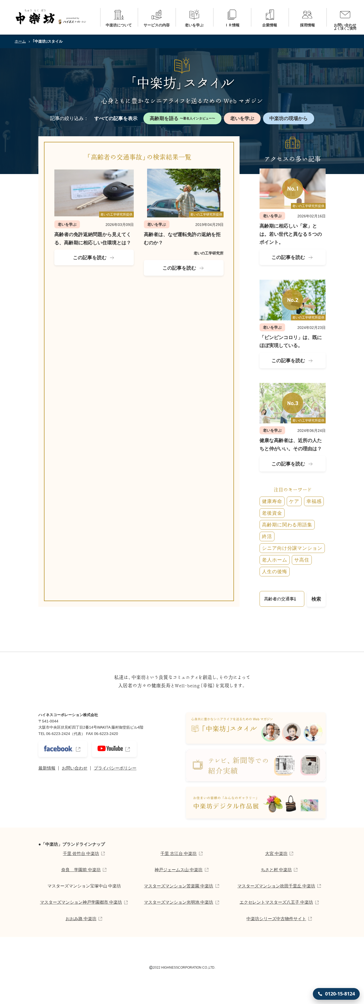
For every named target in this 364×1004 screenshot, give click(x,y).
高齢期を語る (182, 118)
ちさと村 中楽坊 (276, 869)
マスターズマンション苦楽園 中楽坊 (178, 886)
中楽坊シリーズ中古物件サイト (276, 918)
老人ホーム (274, 560)
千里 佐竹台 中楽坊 (81, 853)
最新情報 (46, 768)
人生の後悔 (274, 571)
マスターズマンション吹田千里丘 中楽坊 (276, 886)
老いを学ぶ (242, 118)
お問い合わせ (74, 768)
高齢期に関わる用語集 (287, 524)
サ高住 (301, 560)
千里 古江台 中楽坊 (178, 853)
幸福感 (314, 501)
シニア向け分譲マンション (292, 548)
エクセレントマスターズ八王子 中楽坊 (276, 902)
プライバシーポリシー (115, 768)
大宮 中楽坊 (276, 853)
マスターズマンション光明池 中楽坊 (178, 902)
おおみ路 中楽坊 (81, 918)
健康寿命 (272, 501)
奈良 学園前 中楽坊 (81, 869)
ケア (294, 501)
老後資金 (272, 513)
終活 (267, 536)
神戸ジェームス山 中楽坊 (179, 869)
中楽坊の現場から (288, 118)
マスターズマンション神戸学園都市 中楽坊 (81, 902)
